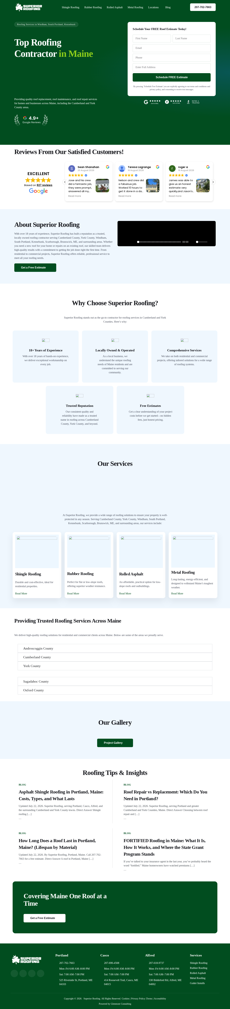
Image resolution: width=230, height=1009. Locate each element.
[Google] (14, 973)
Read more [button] (108, 196)
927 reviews (44, 185)
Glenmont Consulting (121, 1004)
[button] (213, 182)
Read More (21, 593)
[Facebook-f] (23, 973)
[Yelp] (32, 973)
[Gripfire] (40, 973)
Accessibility (160, 998)
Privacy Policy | (138, 998)
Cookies (126, 998)
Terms (149, 998)
